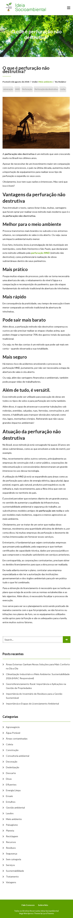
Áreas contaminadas (17, 738)
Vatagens (11, 882)
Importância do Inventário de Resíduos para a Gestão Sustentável (34, 695)
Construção (12, 750)
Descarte (11, 773)
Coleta (9, 744)
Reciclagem (12, 836)
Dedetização (12, 767)
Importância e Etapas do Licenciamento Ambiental (32, 703)
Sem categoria (13, 859)
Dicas (9, 778)
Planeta (10, 830)
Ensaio (9, 796)
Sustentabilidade (15, 870)
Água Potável (13, 732)
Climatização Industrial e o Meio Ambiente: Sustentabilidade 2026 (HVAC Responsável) (38, 676)
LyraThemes (48, 913)
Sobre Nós (43, 905)
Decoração (11, 761)
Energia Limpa (13, 790)
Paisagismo (12, 824)
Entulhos (10, 801)
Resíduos (11, 847)
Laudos (10, 813)
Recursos (11, 842)
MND (17, 89)
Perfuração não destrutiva (46, 89)
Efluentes (11, 784)
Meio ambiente (46, 81)
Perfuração (27, 89)
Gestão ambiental (15, 807)
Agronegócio (13, 727)
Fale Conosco (28, 905)
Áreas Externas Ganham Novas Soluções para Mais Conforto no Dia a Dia (38, 666)
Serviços (10, 865)
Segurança (11, 853)
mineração (8, 89)
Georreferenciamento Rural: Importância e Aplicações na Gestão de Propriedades (36, 685)
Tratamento (12, 876)
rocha (62, 89)
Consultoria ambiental (17, 755)
